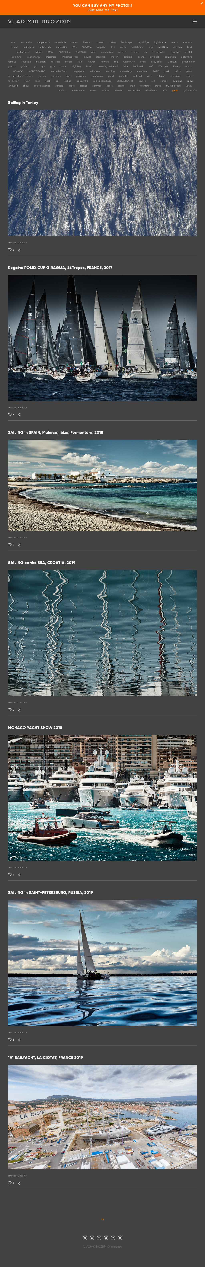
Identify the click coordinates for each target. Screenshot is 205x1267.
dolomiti (128, 56)
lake (126, 66)
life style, (155, 544)
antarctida (45, 47)
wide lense (152, 90)
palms (178, 71)
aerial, (52, 709)
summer (97, 85)
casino (135, 51)
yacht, (124, 249)
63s (75, 47)
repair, (154, 1182)
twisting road (173, 85)
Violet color (78, 90)
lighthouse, (164, 249)
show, (142, 413)
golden (25, 66)
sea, (78, 249)
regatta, (153, 249)
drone (141, 56)
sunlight (177, 80)
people (43, 76)
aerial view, (110, 709)
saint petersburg (102, 80)
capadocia (60, 42)
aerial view (138, 47)
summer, (116, 413)
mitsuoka (95, 71)
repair (189, 76)
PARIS (156, 71)
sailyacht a (82, 80)
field (80, 61)
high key (76, 66)
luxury (177, 66)
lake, (101, 709)
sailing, (116, 249)
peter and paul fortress (21, 76)
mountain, (87, 249)
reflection (14, 80)
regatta (101, 47)
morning (110, 71)
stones (84, 85)
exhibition (170, 56)
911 (113, 47)
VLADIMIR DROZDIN (40, 21)
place (189, 71)
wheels (119, 90)
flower (92, 61)
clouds (87, 56)
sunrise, (138, 249)
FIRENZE (41, 61)
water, (108, 249)
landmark (138, 66)
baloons (87, 42)
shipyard (13, 85)
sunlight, (106, 413)
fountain (26, 61)
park (167, 71)
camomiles (107, 51)
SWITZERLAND (125, 80)
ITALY (63, 66)
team (15, 47)
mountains (27, 42)
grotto (12, 66)
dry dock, (163, 1182)
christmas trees (70, 56)
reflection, (133, 709)
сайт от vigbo (102, 1258)
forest (69, 61)
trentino (145, 85)
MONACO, (133, 873)
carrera (122, 51)
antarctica (62, 47)
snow (190, 80)
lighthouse (160, 42)
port (68, 76)
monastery (126, 71)
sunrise (59, 85)
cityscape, (89, 1182)
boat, (124, 413)
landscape (127, 42)
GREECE (172, 61)
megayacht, (97, 873)
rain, (194, 1038)
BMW (50, 51)
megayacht (79, 71)
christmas (51, 56)
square (143, 80)
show (26, 85)
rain (149, 76)
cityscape (175, 51)
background (23, 51)
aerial (123, 47)
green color (188, 61)
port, (131, 249)
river (27, 80)
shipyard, (174, 1182)
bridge (39, 51)
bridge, (72, 1038)
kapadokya (144, 42)
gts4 (53, 66)
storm (121, 85)
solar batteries (42, 85)
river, (79, 1038)
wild (165, 90)
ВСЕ (13, 42)
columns (17, 56)
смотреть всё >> (17, 242)
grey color (157, 61)
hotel (89, 66)
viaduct (63, 90)
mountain (142, 71)
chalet (188, 51)
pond (111, 76)
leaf (151, 66)
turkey (113, 42)
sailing (68, 80)
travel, (182, 249)
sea (153, 80)
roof (48, 80)
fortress (55, 61)
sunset (164, 80)
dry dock (155, 56)
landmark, (61, 413)
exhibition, (172, 873)
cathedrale (159, 51)
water (93, 90)
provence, (95, 413)
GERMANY (129, 61)
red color (176, 76)
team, (181, 413)
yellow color (190, 90)
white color (134, 90)
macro (188, 66)
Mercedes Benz (59, 71)
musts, (174, 249)
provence (81, 76)
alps (151, 47)
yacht (175, 90)
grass (143, 61)
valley (189, 85)
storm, (189, 1041)
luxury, (143, 873)
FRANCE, (173, 413)
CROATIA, (162, 709)
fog (116, 61)
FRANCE (187, 42)
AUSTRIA (163, 47)
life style (163, 66)
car (146, 51)
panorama (97, 76)
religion (161, 76)
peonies (56, 76)
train (133, 85)
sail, (136, 413)
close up (101, 56)
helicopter (29, 47)
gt (35, 66)
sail (58, 80)
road (38, 80)
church (115, 56)
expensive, (153, 873)
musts (174, 42)
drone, (60, 709)
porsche (124, 76)
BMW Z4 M (65, 51)
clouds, (94, 1038)
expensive (186, 56)
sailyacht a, (185, 1182)
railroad (137, 76)
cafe (93, 51)
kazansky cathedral (108, 66)
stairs (72, 85)
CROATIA (87, 47)
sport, (130, 413)
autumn (177, 47)
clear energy (33, 56)
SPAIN (74, 42)
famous (12, 61)
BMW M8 (81, 51)
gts (43, 66)
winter (106, 90)
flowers (104, 61)
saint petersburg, (172, 1038)
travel (100, 42)
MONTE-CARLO (37, 71)
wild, (145, 249)
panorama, (99, 249)
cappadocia (43, 42)
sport (110, 85)
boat (189, 47)
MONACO (18, 71)
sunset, (125, 544)
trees (158, 85)
